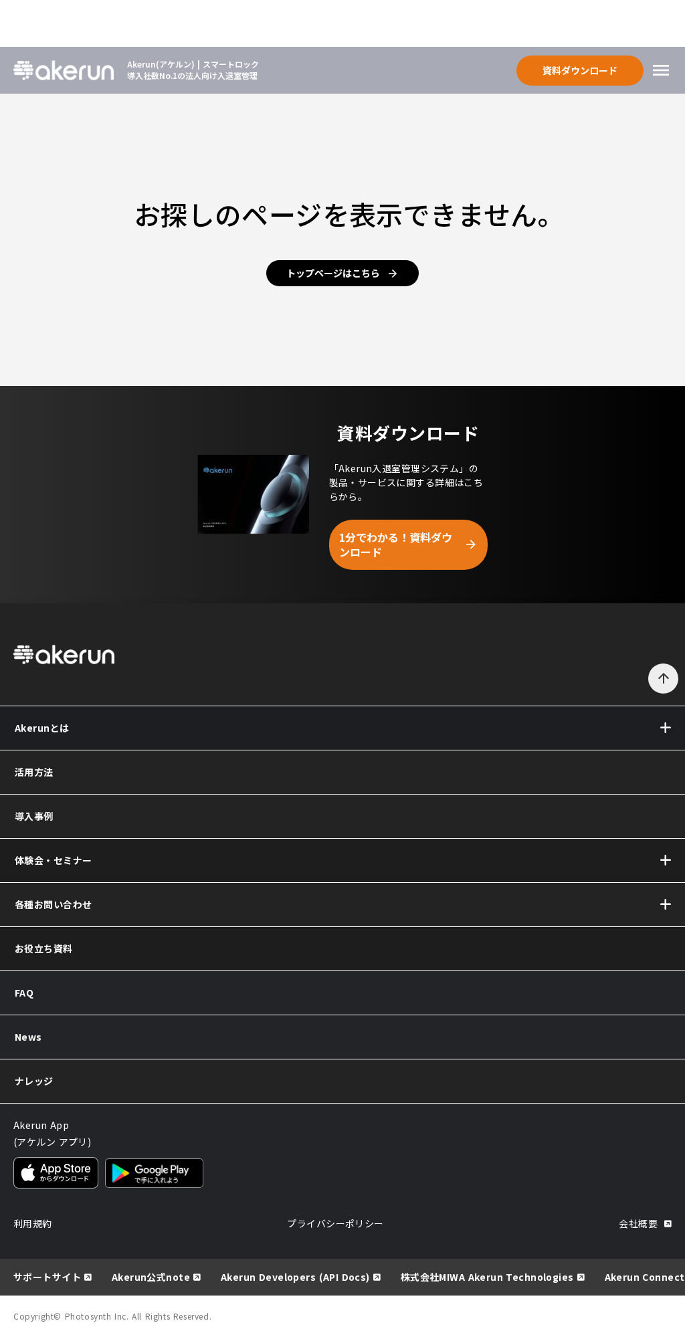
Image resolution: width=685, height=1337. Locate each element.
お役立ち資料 (44, 948)
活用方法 (34, 772)
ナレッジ (34, 1081)
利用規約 (32, 1223)
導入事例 (34, 816)
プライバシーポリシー (335, 1223)
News (28, 1036)
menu (661, 70)
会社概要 (638, 1223)
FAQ (24, 992)
